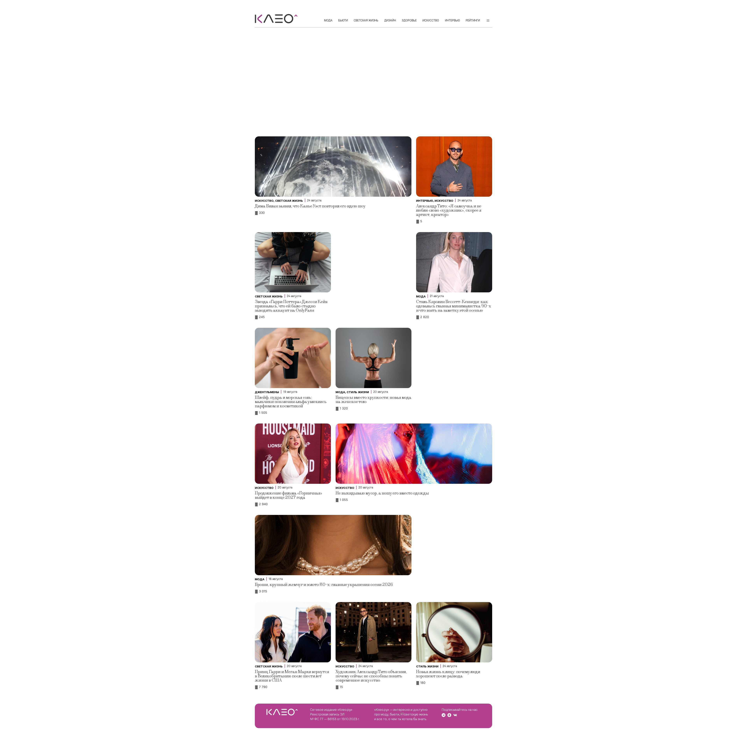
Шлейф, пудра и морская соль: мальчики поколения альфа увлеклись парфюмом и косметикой (290, 402)
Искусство (264, 201)
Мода (421, 296)
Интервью (424, 201)
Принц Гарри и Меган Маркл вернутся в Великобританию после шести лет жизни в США (292, 676)
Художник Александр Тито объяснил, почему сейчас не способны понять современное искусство (371, 676)
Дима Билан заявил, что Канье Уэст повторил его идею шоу (310, 206)
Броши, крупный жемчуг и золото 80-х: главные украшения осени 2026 (324, 584)
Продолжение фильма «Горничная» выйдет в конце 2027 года (288, 495)
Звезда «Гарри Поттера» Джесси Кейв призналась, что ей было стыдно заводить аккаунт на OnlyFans (291, 306)
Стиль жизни (358, 392)
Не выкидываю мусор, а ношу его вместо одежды (382, 493)
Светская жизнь (289, 201)
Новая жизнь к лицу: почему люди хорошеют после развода (448, 674)
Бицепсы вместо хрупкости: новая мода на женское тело (373, 399)
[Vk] (455, 715)
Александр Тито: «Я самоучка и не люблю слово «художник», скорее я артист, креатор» (448, 210)
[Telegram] (443, 715)
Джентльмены (267, 392)
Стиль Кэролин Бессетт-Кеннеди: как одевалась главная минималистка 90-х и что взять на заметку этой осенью (453, 306)
